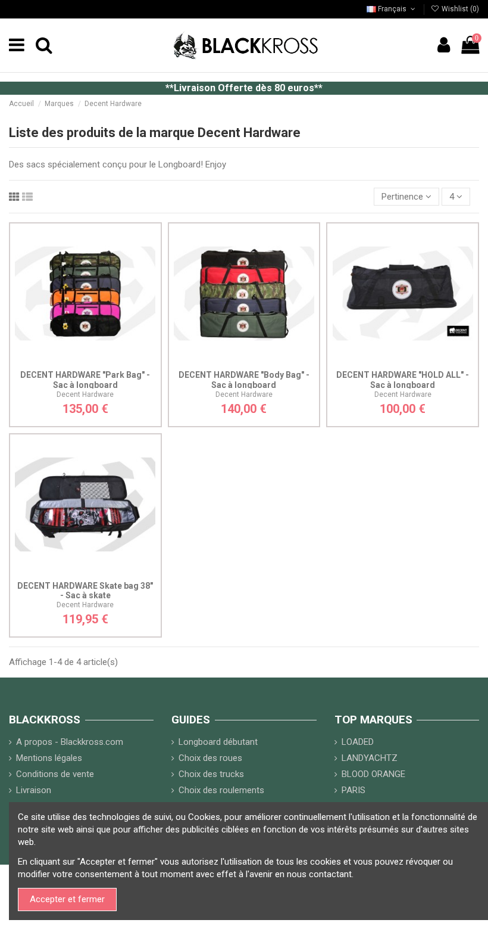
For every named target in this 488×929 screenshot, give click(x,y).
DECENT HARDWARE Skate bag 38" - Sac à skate (85, 591)
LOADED (358, 742)
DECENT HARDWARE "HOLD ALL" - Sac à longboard (402, 380)
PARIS (353, 790)
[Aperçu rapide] (103, 360)
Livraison (33, 790)
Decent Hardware (85, 394)
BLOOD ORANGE (373, 774)
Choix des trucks (211, 774)
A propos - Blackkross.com (69, 742)
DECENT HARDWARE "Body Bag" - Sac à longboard (244, 380)
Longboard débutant (218, 742)
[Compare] (85, 360)
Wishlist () (459, 9)
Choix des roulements (221, 790)
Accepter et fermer (67, 899)
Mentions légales (49, 758)
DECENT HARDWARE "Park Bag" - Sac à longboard (85, 380)
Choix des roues (210, 758)
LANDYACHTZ (370, 758)
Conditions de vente (55, 774)
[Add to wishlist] (67, 360)
